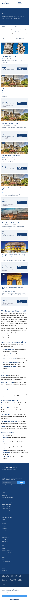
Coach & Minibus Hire (6, 555)
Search (3, 26)
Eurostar (3, 513)
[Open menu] (25, 2)
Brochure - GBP (5, 539)
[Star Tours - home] (6, 3)
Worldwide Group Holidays (7, 497)
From (16, 26)
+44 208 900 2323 (8, 467)
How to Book (4, 526)
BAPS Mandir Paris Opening (7, 517)
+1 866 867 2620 (8, 471)
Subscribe (21, 482)
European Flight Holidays (7, 502)
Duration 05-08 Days (6, 506)
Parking (3, 568)
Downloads (4, 563)
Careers (3, 557)
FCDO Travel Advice (6, 561)
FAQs (3, 532)
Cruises (3, 519)
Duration (17, 31)
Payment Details (5, 535)
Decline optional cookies (14, 603)
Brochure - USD (5, 541)
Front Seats (4, 528)
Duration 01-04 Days (6, 504)
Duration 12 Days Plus (6, 510)
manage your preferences (7, 592)
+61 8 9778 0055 (8, 473)
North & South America (6, 515)
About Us (3, 548)
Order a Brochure (5, 537)
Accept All (14, 596)
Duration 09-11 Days (6, 508)
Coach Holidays (5, 499)
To (2, 31)
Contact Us (4, 566)
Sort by (16, 36)
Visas (3, 559)
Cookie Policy (23, 592)
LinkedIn (16, 488)
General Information (6, 530)
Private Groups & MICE (6, 552)
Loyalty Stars (4, 570)
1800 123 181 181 (7, 469)
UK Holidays (4, 495)
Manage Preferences (14, 599)
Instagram (12, 488)
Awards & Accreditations (7, 550)
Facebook (4, 488)
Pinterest (8, 488)
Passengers (4, 36)
